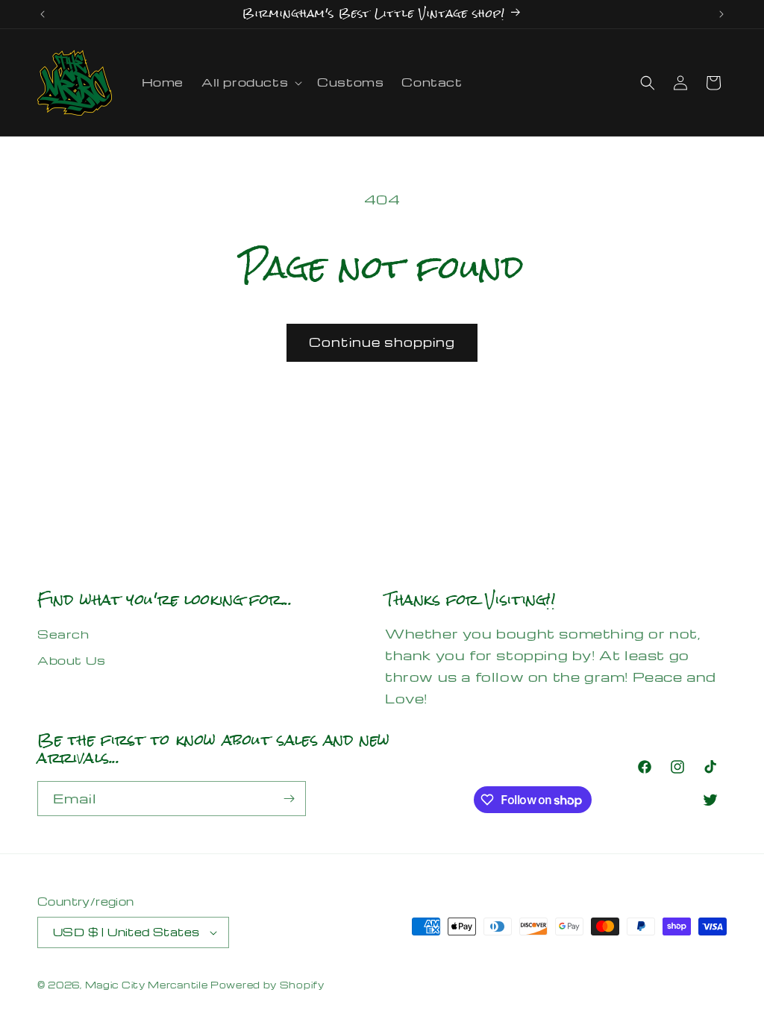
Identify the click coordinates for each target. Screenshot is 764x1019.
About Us (71, 660)
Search (63, 634)
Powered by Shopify (267, 985)
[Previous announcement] (42, 14)
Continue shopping (382, 342)
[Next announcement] (721, 14)
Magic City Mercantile (146, 985)
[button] (250, 82)
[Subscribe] (288, 798)
